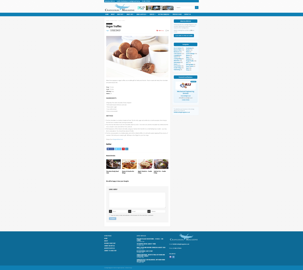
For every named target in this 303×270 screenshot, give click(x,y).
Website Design (128, 267)
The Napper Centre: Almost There (146, 244)
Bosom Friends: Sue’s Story (145, 251)
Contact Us (187, 14)
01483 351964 (185, 100)
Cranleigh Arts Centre (177, 56)
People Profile (189, 61)
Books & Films (177, 50)
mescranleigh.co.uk (185, 96)
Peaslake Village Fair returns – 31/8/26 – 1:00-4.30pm (150, 239)
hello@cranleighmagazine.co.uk (182, 112)
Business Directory (109, 243)
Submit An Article (109, 246)
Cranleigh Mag (177, 59)
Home (106, 14)
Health (188, 50)
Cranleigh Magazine (115, 30)
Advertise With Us (110, 1)
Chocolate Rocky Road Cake (112, 172)
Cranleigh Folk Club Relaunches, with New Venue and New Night (151, 260)
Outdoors (188, 59)
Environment (177, 62)
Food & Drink (177, 66)
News (187, 57)
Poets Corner (189, 66)
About (113, 14)
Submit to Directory (110, 251)
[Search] (196, 7)
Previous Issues (177, 14)
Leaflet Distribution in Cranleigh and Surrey (128, 1)
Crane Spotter (177, 53)
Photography (189, 64)
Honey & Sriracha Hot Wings (128, 172)
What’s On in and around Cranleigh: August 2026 (151, 247)
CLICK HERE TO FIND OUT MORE (184, 35)
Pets (187, 62)
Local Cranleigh (190, 53)
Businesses (177, 52)
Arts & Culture (177, 48)
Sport (187, 68)
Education (176, 60)
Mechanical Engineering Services (185, 92)
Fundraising (177, 69)
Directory (120, 14)
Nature (188, 55)
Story (187, 70)
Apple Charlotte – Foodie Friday (145, 172)
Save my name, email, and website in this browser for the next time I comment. (132, 215)
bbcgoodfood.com (118, 139)
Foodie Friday (113, 20)
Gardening (189, 48)
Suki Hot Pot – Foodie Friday (160, 172)
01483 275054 (146, 1)
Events (175, 64)
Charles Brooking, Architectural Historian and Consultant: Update (151, 255)
